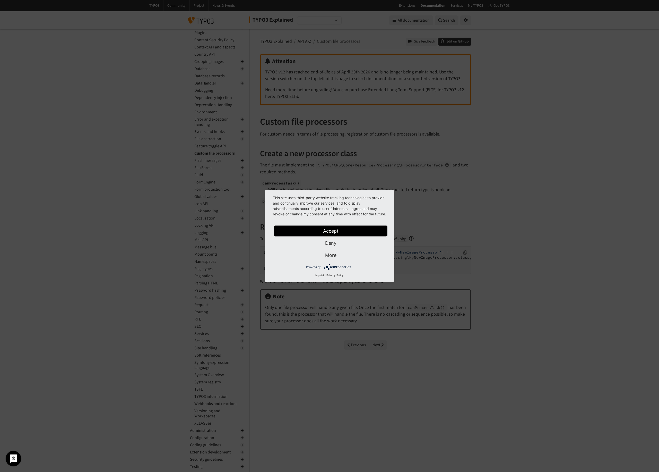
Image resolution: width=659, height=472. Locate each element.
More (330, 255)
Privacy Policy (335, 275)
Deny (330, 243)
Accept (331, 231)
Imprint (319, 275)
